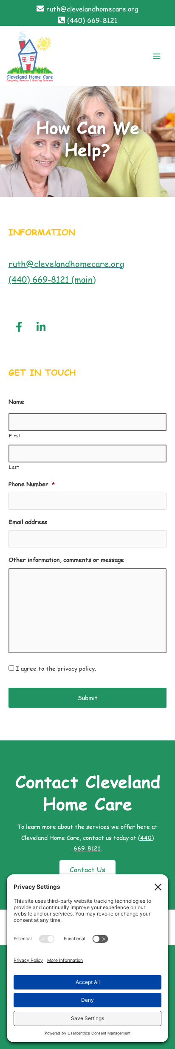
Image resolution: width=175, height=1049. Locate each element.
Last (14, 467)
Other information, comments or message (66, 560)
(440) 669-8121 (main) (52, 279)
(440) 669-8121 (92, 20)
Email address (27, 522)
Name (16, 401)
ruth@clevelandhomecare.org (92, 9)
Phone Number (31, 484)
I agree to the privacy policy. (56, 668)
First (15, 435)
